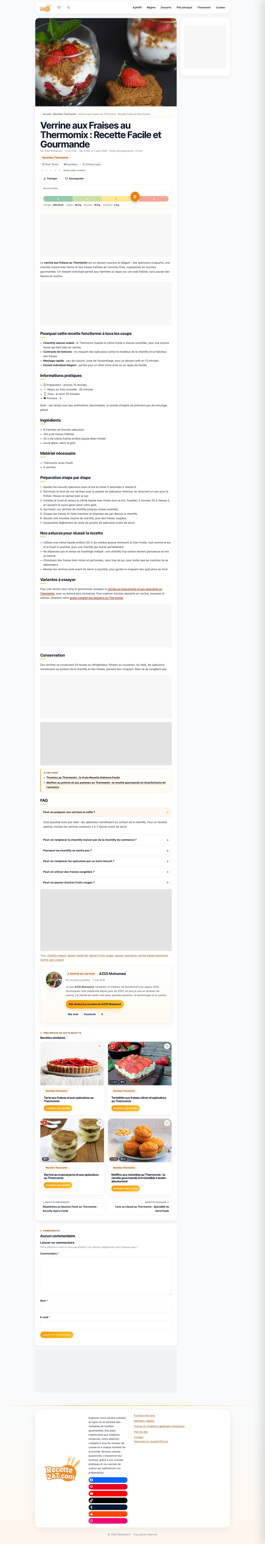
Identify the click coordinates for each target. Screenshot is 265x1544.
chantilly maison (56, 955)
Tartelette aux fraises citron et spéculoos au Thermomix (138, 1099)
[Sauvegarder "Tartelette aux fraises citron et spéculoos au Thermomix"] (167, 1046)
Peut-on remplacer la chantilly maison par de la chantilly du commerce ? (90, 839)
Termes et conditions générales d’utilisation (159, 1426)
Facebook (90, 1014)
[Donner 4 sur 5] (55, 170)
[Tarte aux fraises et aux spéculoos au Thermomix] (72, 1063)
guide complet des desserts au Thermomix (96, 597)
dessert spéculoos (126, 955)
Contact (138, 1437)
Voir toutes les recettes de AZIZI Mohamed (95, 1004)
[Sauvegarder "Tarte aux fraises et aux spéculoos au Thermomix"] (99, 1046)
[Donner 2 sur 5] (47, 170)
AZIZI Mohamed (112, 974)
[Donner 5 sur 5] (60, 170)
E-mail (45, 1317)
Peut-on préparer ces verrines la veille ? (69, 812)
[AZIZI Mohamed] (54, 979)
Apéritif (137, 7)
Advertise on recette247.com (151, 1441)
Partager (52, 178)
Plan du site (141, 1431)
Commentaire (49, 1253)
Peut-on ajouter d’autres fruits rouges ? (69, 882)
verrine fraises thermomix (153, 955)
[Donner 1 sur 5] (42, 170)
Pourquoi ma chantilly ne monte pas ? (67, 850)
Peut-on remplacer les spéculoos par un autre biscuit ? (78, 861)
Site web (73, 1014)
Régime (151, 7)
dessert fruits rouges (101, 955)
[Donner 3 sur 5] (51, 170)
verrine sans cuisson (52, 959)
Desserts (166, 7)
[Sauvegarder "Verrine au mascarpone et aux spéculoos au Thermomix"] (99, 1123)
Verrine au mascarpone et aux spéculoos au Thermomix (71, 1176)
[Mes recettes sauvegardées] (59, 7)
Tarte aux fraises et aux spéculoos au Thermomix (69, 1099)
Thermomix (204, 7)
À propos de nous (144, 1415)
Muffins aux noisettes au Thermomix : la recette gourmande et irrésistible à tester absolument (138, 1178)
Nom (44, 1300)
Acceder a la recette (58, 1108)
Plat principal (184, 7)
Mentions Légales (144, 1420)
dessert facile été (77, 955)
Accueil (47, 114)
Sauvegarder (76, 178)
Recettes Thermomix (64, 114)
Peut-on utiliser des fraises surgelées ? (69, 871)
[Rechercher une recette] (69, 7)
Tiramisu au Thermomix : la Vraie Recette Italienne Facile (83, 777)
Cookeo (220, 7)
